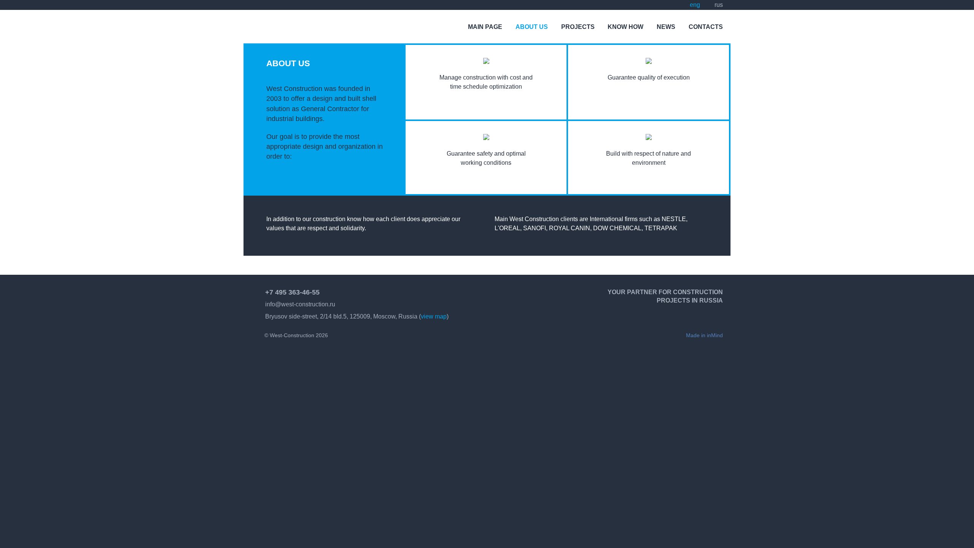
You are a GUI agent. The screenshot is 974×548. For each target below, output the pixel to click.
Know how (625, 27)
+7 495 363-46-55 (292, 292)
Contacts (706, 27)
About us (532, 27)
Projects (578, 27)
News (666, 27)
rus (719, 5)
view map (434, 316)
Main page (485, 27)
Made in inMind (704, 335)
